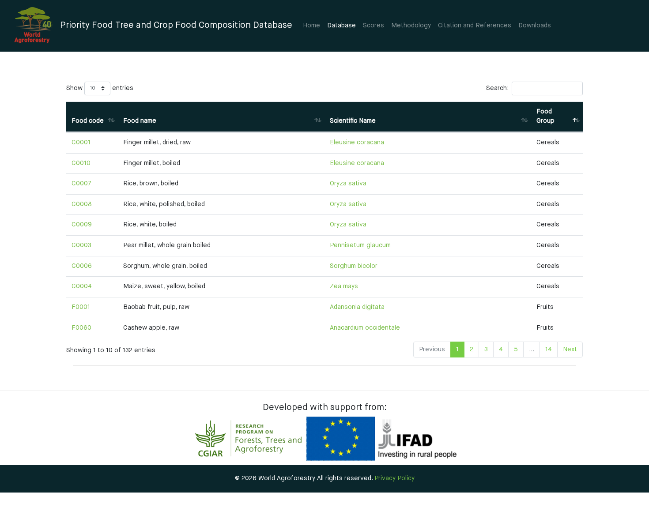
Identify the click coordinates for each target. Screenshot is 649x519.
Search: (497, 88)
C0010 (81, 163)
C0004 (82, 286)
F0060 (81, 328)
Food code (88, 121)
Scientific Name (353, 121)
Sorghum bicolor (353, 266)
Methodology (411, 26)
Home (311, 26)
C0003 (81, 245)
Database (341, 26)
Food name (139, 121)
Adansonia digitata (357, 307)
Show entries (99, 88)
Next (570, 349)
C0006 (82, 266)
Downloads (534, 26)
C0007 (81, 184)
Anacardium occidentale (365, 328)
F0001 (81, 307)
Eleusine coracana (357, 142)
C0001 (81, 142)
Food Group (545, 116)
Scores (373, 26)
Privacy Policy (394, 478)
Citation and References (474, 26)
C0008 (82, 204)
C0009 (82, 225)
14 (548, 349)
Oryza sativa (348, 184)
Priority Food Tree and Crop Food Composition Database (176, 25)
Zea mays (344, 286)
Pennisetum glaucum (360, 245)
